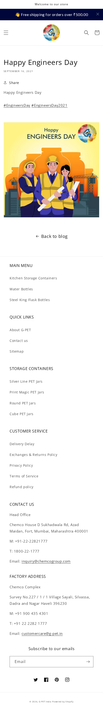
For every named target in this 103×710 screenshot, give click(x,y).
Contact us (19, 340)
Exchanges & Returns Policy (33, 454)
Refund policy (22, 487)
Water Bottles (21, 289)
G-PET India (45, 701)
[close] (97, 14)
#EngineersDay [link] (17, 105)
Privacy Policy (21, 465)
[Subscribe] (88, 661)
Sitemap (17, 351)
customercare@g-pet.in (42, 633)
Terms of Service (24, 476)
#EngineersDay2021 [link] (49, 105)
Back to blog (54, 236)
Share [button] (14, 82)
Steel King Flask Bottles (30, 300)
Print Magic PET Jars (27, 392)
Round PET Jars (23, 403)
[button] (6, 32)
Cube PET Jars (22, 414)
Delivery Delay (22, 444)
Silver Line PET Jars (26, 381)
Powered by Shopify (63, 701)
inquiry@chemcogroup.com (46, 561)
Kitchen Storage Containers (33, 278)
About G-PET (20, 330)
